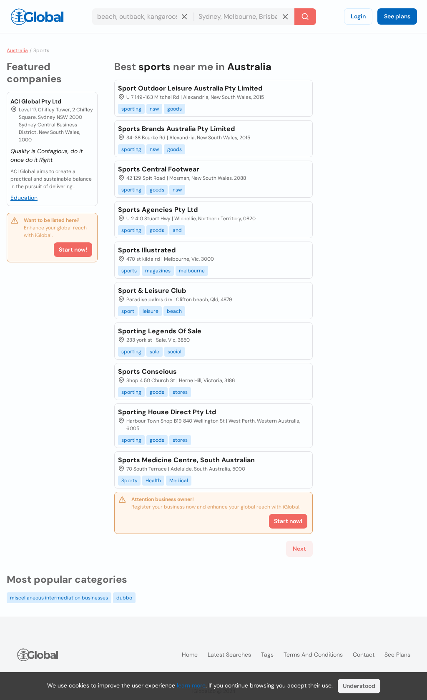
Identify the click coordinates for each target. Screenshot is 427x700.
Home (190, 654)
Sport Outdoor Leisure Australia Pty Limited (190, 88)
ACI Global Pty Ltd (35, 101)
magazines (158, 270)
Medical (178, 480)
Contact (363, 654)
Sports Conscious (147, 371)
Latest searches (229, 654)
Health (153, 480)
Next (299, 548)
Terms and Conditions (313, 654)
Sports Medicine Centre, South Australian (186, 460)
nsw (154, 109)
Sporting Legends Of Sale (159, 331)
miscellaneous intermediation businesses (59, 597)
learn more (191, 685)
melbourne (192, 270)
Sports (129, 480)
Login (358, 16)
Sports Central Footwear (158, 169)
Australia (17, 50)
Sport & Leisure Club (152, 290)
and (177, 230)
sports (129, 270)
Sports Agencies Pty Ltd (158, 209)
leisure (150, 311)
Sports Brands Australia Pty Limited (176, 128)
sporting (131, 109)
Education (24, 197)
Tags (267, 654)
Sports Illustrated (147, 250)
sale (154, 351)
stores (180, 392)
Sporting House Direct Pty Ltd (167, 412)
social (174, 351)
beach (174, 311)
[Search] (305, 16)
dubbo (124, 597)
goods (174, 109)
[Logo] (37, 16)
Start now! (73, 249)
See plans (397, 16)
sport (127, 311)
